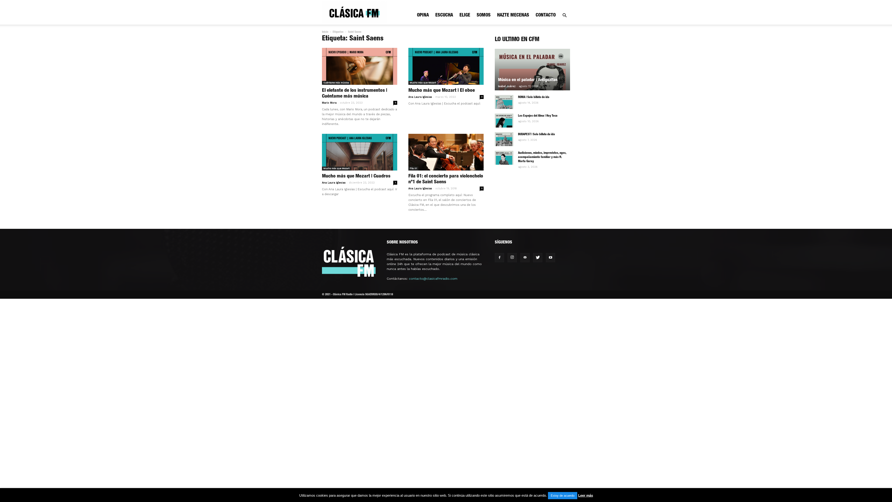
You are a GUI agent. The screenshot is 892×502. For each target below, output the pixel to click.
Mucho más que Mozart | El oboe (441, 90)
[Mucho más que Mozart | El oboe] (446, 66)
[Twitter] (537, 257)
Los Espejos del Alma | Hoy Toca (538, 116)
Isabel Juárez (506, 86)
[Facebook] (499, 257)
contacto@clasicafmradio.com (433, 278)
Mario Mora (329, 102)
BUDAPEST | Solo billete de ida (536, 134)
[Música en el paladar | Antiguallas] (532, 69)
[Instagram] (512, 257)
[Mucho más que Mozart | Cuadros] (359, 152)
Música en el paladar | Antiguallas (528, 80)
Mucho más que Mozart (423, 82)
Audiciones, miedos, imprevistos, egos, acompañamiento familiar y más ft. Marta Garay (542, 157)
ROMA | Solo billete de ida (533, 97)
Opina (423, 15)
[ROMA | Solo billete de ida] (504, 102)
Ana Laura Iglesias (420, 96)
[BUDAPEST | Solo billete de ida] (504, 139)
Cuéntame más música (336, 82)
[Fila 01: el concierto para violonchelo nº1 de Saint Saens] (446, 152)
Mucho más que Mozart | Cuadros (356, 176)
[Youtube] (550, 257)
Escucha (444, 15)
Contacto (546, 15)
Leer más (585, 495)
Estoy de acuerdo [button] (562, 495)
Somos (484, 15)
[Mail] (525, 257)
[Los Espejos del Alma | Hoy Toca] (504, 121)
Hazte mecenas (513, 15)
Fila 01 (413, 168)
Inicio (325, 32)
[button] (564, 16)
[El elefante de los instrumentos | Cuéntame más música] (359, 66)
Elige (464, 15)
